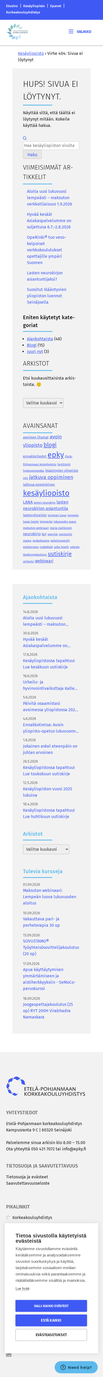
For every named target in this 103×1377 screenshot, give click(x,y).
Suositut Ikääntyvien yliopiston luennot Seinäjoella (46, 296)
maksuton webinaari (36, 528)
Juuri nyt (35, 351)
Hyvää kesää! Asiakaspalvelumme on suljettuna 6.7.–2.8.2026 (49, 221)
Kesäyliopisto (34, 6)
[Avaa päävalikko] (79, 31)
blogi (50, 444)
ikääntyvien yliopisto (61, 470)
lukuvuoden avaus (65, 521)
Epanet (55, 6)
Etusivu (12, 6)
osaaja (27, 540)
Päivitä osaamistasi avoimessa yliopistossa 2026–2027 (51, 707)
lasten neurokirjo (44, 502)
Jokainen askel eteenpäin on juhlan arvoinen (50, 749)
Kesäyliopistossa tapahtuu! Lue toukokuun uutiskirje (49, 770)
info (25, 478)
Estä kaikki (51, 1320)
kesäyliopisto (46, 493)
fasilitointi (64, 464)
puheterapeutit (60, 540)
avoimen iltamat (36, 437)
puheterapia (31, 547)
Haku (32, 154)
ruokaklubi (46, 547)
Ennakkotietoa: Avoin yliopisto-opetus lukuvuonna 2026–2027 (50, 728)
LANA (28, 502)
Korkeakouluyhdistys (23, 12)
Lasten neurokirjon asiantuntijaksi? (45, 276)
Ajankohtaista (40, 338)
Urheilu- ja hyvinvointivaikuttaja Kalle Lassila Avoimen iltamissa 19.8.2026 (48, 686)
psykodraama (40, 540)
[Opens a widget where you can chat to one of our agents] (76, 1367)
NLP (44, 534)
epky (56, 455)
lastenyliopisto (35, 515)
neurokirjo (32, 534)
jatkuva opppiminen (39, 484)
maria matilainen (61, 528)
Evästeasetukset (51, 1335)
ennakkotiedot (34, 456)
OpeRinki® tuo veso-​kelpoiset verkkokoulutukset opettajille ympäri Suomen (46, 250)
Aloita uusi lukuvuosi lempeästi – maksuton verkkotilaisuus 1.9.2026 (49, 198)
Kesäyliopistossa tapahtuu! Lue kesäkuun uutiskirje (49, 664)
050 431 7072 (43, 1148)
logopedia (46, 521)
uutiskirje (60, 553)
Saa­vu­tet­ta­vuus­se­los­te (28, 1183)
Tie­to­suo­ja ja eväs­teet (27, 1176)
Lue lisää (22, 1288)
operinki (53, 534)
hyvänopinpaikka (33, 470)
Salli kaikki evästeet (51, 1306)
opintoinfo (65, 534)
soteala (74, 547)
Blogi (32, 345)
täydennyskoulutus (35, 554)
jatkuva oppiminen (51, 477)
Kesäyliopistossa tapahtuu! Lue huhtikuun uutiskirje (49, 813)
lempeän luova (57, 515)
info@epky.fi (74, 1148)
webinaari (44, 560)
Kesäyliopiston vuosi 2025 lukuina (47, 792)
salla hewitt (61, 547)
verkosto (28, 561)
